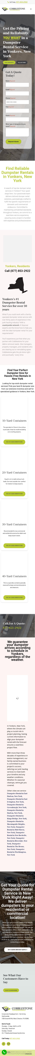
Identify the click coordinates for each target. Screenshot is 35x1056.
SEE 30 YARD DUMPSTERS (14, 545)
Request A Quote (13, 141)
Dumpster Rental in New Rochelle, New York (17, 835)
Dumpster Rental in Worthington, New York (16, 852)
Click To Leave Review (11, 990)
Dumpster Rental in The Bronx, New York (15, 847)
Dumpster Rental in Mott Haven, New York (16, 830)
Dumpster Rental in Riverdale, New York (17, 841)
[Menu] (30, 9)
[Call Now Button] (4, 1052)
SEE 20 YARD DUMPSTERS (14, 494)
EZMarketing (28, 1053)
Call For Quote (9, 62)
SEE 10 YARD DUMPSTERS (14, 442)
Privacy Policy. (7, 1052)
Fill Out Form (22, 62)
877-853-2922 (21, 2)
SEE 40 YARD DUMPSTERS (14, 597)
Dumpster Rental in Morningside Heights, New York (16, 824)
